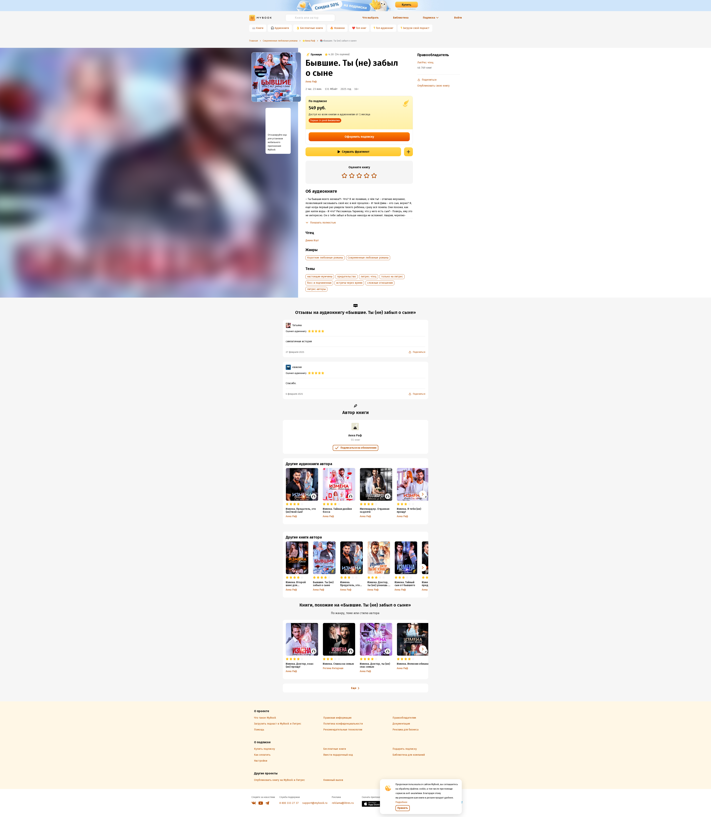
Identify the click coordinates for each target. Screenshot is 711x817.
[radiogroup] (359, 176)
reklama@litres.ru (343, 803)
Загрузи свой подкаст (416, 28)
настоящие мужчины (319, 276)
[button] (422, 567)
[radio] (344, 175)
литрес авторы (316, 289)
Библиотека (400, 17)
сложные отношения (380, 282)
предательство (346, 276)
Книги (259, 28)
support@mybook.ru (314, 803)
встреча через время (349, 282)
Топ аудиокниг (384, 28)
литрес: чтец (368, 276)
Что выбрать (370, 17)
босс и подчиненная (319, 282)
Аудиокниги (282, 28)
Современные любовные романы (368, 257)
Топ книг (361, 28)
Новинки (339, 28)
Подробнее (401, 802)
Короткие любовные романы (325, 257)
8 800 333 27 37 (289, 803)
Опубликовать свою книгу (433, 85)
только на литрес (392, 276)
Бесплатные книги (311, 28)
